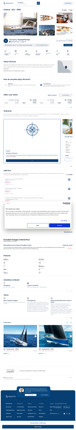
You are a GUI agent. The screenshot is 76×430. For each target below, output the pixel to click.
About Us (41, 407)
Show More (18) (68, 232)
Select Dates (38, 426)
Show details (64, 220)
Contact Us (52, 413)
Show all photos (64, 32)
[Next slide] (36, 336)
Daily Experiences (10, 410)
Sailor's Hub (9, 416)
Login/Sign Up (68, 3)
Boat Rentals (9, 403)
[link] (64, 66)
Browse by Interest (32, 407)
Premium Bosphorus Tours (32, 412)
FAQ (51, 410)
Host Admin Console (20, 415)
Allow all (59, 225)
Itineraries (8, 413)
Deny (37, 225)
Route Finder (31, 416)
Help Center (53, 407)
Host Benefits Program (42, 415)
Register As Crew (21, 410)
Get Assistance (30, 394)
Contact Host (68, 45)
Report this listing (9, 377)
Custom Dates (65, 95)
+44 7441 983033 (44, 394)
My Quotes (8, 407)
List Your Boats (20, 407)
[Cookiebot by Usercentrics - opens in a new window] (63, 203)
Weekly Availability (52, 95)
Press (40, 410)
